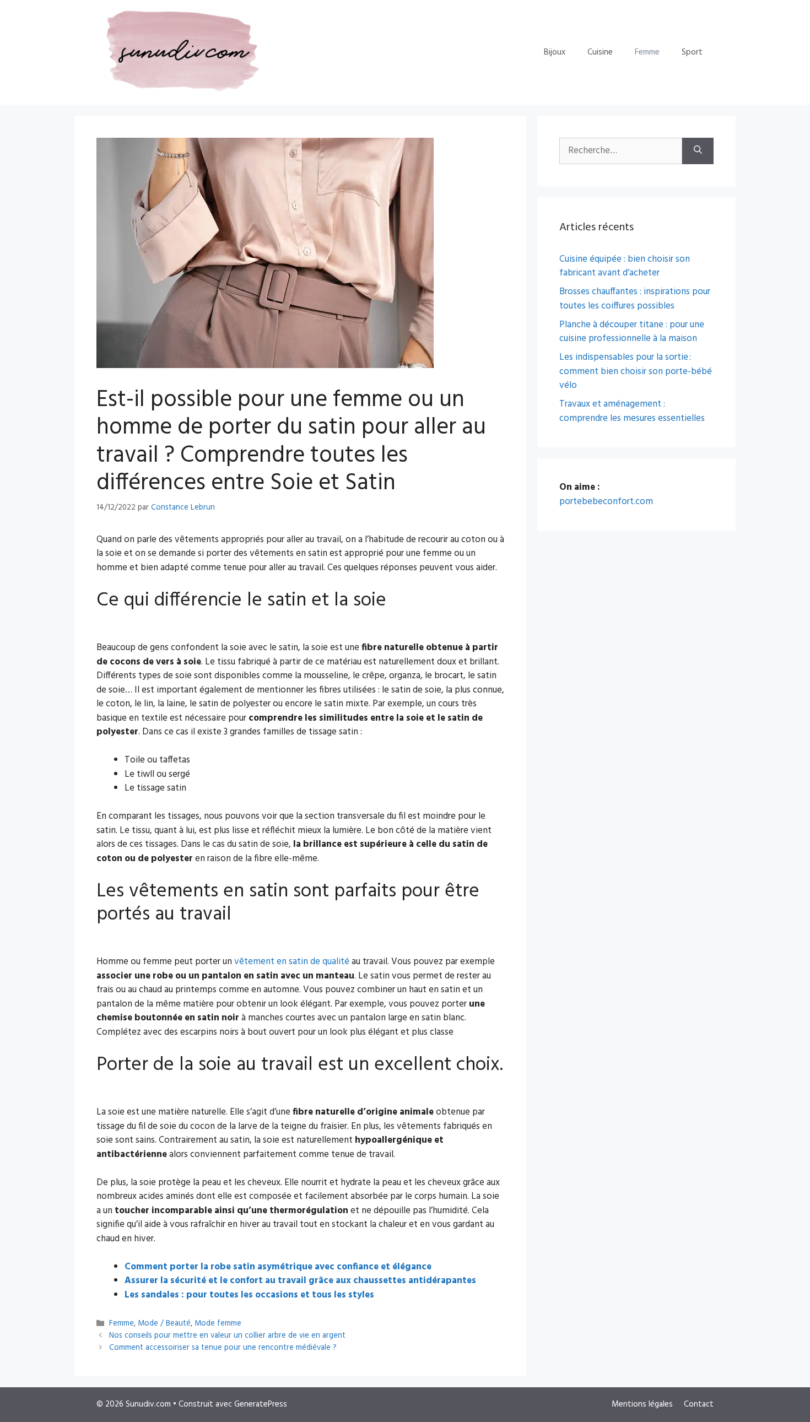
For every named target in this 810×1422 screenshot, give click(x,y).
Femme (647, 52)
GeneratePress (260, 1404)
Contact (699, 1404)
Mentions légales (642, 1404)
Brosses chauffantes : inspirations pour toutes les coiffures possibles (634, 298)
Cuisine (600, 52)
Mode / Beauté (164, 1323)
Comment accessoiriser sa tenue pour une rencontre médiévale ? (223, 1348)
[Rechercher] (698, 151)
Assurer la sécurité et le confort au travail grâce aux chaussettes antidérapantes (300, 1280)
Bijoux (554, 52)
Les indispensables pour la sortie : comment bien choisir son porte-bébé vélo (635, 371)
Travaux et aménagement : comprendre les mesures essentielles (632, 411)
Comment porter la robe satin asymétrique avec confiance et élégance (278, 1266)
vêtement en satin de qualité (291, 961)
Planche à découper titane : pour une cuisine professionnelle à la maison (631, 332)
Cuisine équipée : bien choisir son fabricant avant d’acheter (624, 266)
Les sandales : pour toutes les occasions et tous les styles (249, 1295)
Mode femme (218, 1323)
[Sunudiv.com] (178, 52)
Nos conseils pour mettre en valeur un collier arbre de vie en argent (227, 1335)
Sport (692, 52)
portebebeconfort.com (606, 501)
